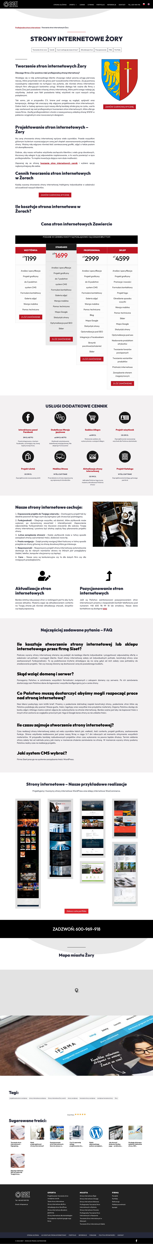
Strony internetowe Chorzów (89, 1210)
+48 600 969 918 (23, 1200)
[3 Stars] (80, 1114)
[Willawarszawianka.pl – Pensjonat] (92, 856)
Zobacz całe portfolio (76, 911)
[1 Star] (76, 1114)
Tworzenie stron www (40, 50)
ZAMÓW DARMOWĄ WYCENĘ (55, 195)
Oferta (72, 5)
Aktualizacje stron (87, 50)
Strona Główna (60, 5)
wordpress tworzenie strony (105, 1098)
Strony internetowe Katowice (89, 1202)
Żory (116, 1098)
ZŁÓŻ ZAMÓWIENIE (30, 317)
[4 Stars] (82, 1114)
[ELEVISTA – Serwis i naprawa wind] (60, 877)
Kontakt (122, 5)
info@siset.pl (24, 1204)
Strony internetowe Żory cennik (57, 1098)
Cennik (82, 5)
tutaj (105, 608)
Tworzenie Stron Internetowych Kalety (92, 1224)
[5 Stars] (85, 1114)
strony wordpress (73, 1098)
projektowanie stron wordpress (18, 1098)
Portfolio (100, 5)
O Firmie (91, 5)
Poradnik (115, 1196)
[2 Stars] (78, 1114)
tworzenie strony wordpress (87, 1098)
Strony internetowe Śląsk (88, 1196)
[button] (77, 990)
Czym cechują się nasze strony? (67, 50)
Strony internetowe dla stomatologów (60, 1215)
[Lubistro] (28, 906)
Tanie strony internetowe (56, 1201)
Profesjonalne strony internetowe (27, 27)
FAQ (110, 50)
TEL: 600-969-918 (134, 5)
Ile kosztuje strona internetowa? (53, 1235)
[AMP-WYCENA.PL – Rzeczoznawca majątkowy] (125, 904)
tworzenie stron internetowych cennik (59, 163)
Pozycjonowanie (100, 50)
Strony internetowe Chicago (89, 1199)
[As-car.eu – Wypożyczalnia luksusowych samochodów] (125, 836)
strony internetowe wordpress (37, 1098)
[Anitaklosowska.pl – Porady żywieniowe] (92, 881)
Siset (22, 1241)
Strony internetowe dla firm (57, 1204)
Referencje (111, 5)
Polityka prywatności (119, 1204)
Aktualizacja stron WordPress (57, 1207)
